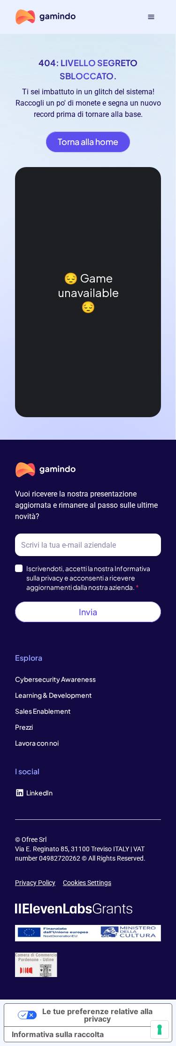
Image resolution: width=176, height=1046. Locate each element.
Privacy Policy (35, 882)
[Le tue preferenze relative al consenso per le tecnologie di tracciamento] (159, 1029)
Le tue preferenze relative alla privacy (97, 1015)
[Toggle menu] (151, 17)
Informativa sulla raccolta (58, 1034)
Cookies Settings (87, 882)
